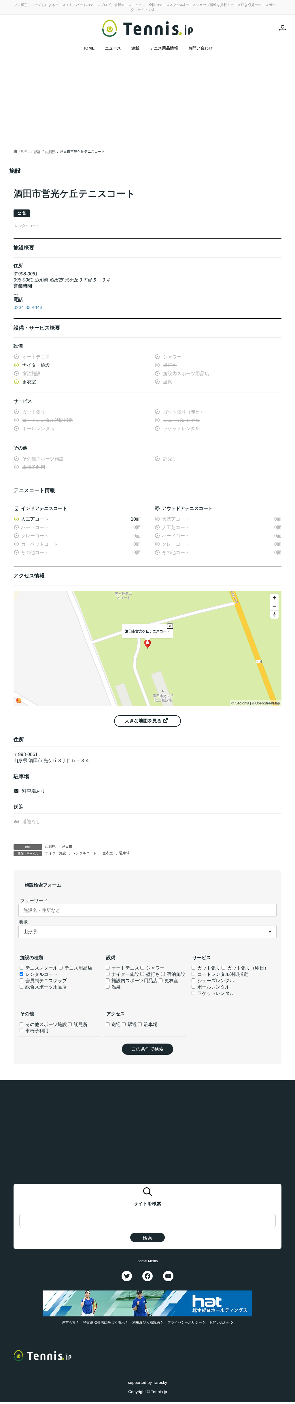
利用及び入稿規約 (146, 1322)
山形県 (50, 846)
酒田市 (67, 846)
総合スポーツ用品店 (45, 986)
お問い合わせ (219, 1322)
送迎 (115, 1024)
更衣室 (108, 853)
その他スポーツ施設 (45, 1024)
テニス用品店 (77, 967)
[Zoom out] (274, 606)
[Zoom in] (274, 598)
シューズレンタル (215, 980)
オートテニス (124, 967)
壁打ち (152, 974)
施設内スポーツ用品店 (134, 980)
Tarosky (160, 1382)
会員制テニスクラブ (45, 980)
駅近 (131, 1024)
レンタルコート (84, 853)
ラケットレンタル (215, 993)
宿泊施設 (175, 974)
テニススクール (41, 967)
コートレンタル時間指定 (222, 974)
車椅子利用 (36, 1030)
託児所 (80, 1024)
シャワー (154, 967)
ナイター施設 (55, 853)
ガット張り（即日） (247, 967)
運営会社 (69, 1322)
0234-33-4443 (28, 307)
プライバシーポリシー (184, 1322)
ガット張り (208, 967)
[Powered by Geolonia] (18, 700)
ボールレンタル (213, 986)
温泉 (115, 986)
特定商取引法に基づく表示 (104, 1322)
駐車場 (124, 853)
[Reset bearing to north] (274, 614)
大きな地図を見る (144, 720)
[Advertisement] (147, 104)
